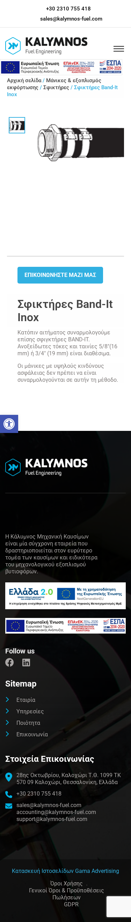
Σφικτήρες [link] (56, 87)
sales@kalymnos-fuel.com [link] (71, 19)
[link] (9, 424)
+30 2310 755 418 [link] (68, 9)
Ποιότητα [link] (28, 723)
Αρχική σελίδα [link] (24, 80)
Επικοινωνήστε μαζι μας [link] (60, 275)
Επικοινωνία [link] (32, 734)
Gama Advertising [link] (97, 871)
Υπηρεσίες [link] (30, 711)
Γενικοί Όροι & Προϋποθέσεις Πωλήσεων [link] (66, 894)
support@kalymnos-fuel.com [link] (51, 819)
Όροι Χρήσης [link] (66, 883)
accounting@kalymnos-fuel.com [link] (56, 812)
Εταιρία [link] (25, 700)
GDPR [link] (71, 904)
